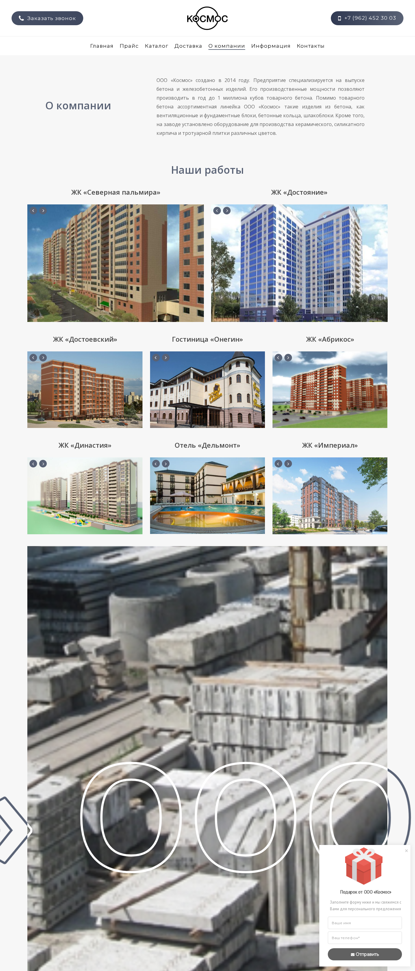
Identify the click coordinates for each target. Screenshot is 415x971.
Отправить (367, 954)
